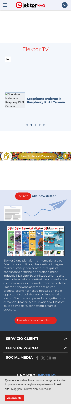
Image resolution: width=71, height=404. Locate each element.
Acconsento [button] (14, 397)
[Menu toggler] (4, 5)
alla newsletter (37, 196)
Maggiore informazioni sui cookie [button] (31, 389)
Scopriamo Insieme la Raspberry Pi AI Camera (46, 100)
